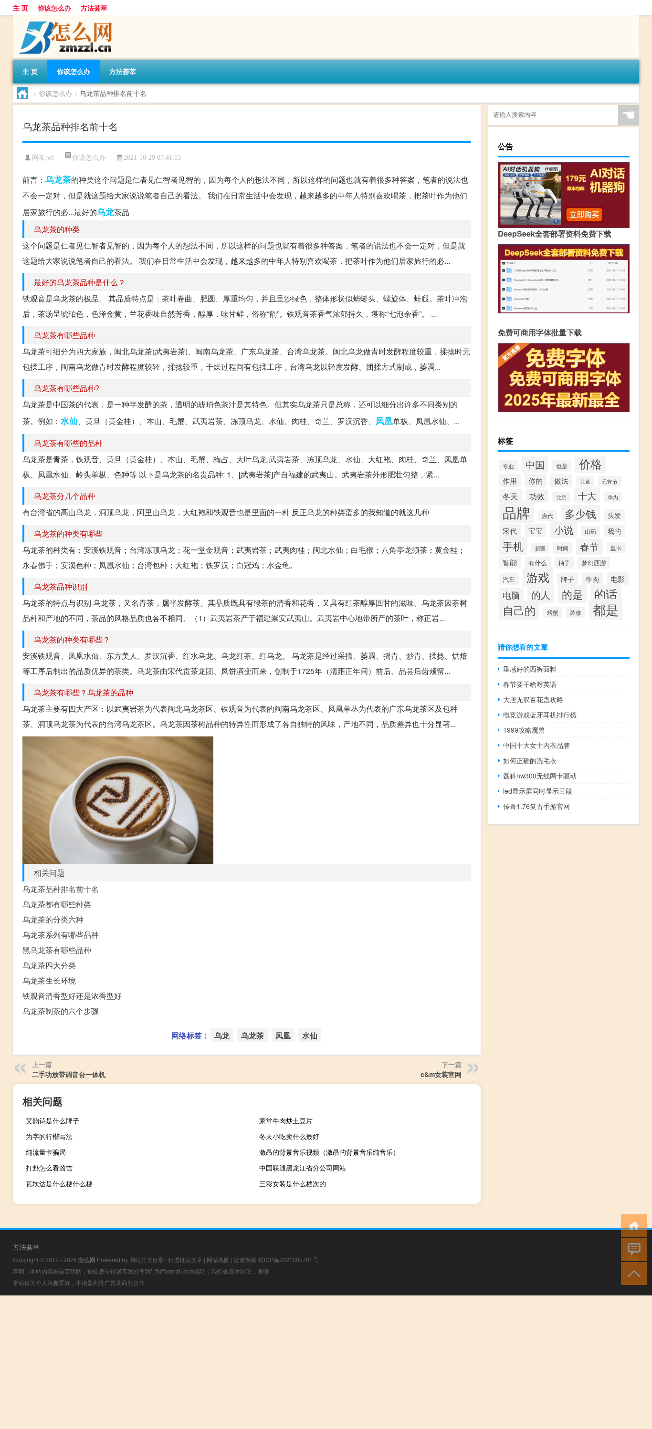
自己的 (519, 610)
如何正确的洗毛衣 (530, 760)
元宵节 (610, 481)
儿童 (585, 481)
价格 (590, 463)
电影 (617, 579)
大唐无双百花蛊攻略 (533, 699)
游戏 (537, 577)
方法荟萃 (94, 7)
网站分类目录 (146, 1259)
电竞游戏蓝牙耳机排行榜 (540, 714)
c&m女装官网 (441, 1074)
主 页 (20, 7)
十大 (587, 495)
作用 (510, 481)
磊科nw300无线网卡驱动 (540, 775)
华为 (613, 497)
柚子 (564, 563)
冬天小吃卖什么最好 (289, 1136)
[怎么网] (63, 18)
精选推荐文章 (185, 1259)
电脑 (511, 595)
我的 (614, 531)
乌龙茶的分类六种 (53, 919)
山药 (590, 531)
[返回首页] (631, 1225)
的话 (605, 593)
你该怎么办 (54, 7)
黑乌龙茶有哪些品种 (56, 949)
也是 (562, 466)
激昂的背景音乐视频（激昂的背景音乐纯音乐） (329, 1152)
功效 (537, 496)
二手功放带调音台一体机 (68, 1074)
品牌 (516, 512)
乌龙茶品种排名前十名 (60, 888)
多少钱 (580, 513)
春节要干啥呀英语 (530, 684)
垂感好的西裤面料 (530, 668)
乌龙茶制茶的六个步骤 (60, 1010)
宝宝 (535, 531)
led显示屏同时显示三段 (537, 791)
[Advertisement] (286, 1362)
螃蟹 (552, 612)
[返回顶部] (631, 1273)
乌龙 (105, 212)
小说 (563, 530)
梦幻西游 (593, 562)
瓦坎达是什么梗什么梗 (59, 1183)
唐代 (547, 515)
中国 (535, 464)
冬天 (510, 496)
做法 (561, 480)
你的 (535, 481)
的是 (572, 594)
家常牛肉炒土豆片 (286, 1120)
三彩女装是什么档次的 (292, 1183)
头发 (614, 515)
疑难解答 (245, 1259)
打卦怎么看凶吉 (49, 1167)
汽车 (509, 579)
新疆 (540, 548)
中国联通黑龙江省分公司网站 (302, 1167)
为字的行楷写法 (49, 1136)
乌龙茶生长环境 (49, 980)
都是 (606, 609)
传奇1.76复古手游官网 (536, 806)
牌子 (567, 579)
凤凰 (384, 420)
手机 (513, 545)
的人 (540, 594)
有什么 (537, 562)
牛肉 (592, 579)
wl (50, 157)
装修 (575, 612)
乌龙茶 (58, 179)
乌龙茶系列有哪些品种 (60, 934)
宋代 (510, 530)
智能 (510, 562)
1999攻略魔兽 (524, 730)
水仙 (69, 420)
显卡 (616, 548)
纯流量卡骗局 (46, 1152)
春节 (589, 546)
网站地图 (218, 1259)
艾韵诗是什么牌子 (52, 1120)
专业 (508, 466)
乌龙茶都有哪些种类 (56, 904)
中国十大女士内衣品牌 (536, 745)
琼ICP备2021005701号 (288, 1259)
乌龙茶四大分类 (49, 965)
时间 (562, 548)
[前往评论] (631, 1249)
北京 (561, 497)
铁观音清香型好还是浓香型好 (72, 995)
